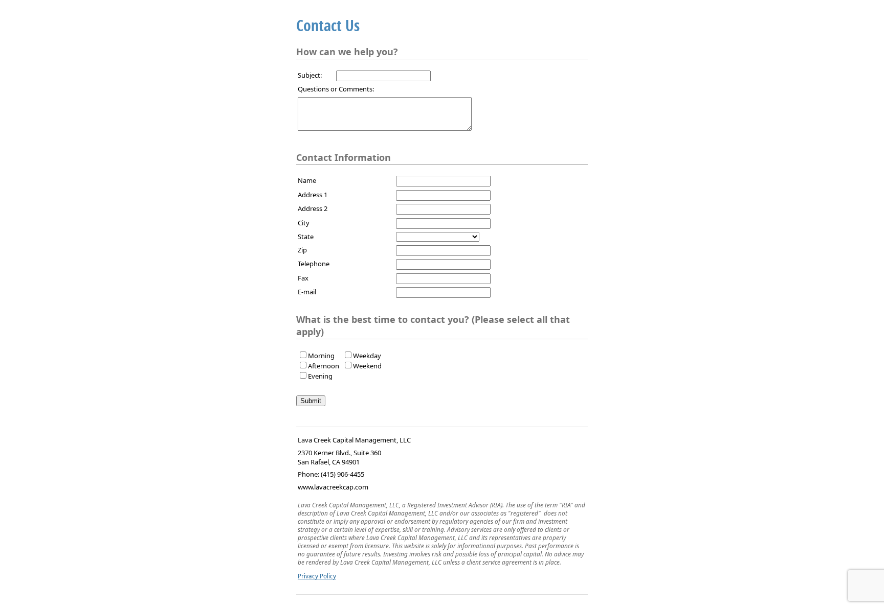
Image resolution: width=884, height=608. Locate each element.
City (304, 222)
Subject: (310, 75)
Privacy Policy (317, 576)
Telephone (313, 263)
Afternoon (323, 365)
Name (307, 180)
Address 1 (312, 194)
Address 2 (312, 208)
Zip (302, 249)
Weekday (367, 355)
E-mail (307, 291)
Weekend (367, 365)
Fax (303, 278)
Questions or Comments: (336, 88)
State (306, 236)
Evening (320, 376)
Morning (321, 355)
